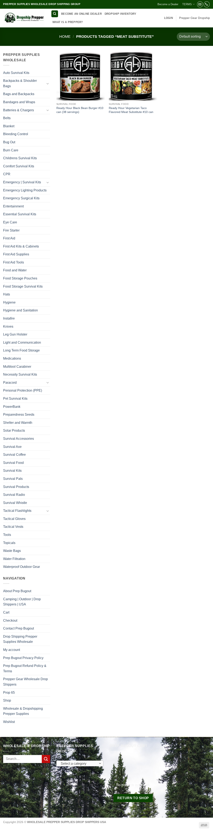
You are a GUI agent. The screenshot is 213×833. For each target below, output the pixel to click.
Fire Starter (11, 230)
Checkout (10, 620)
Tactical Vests (13, 526)
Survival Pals (13, 478)
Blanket (8, 126)
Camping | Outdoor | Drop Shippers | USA (22, 601)
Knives (8, 326)
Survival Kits (12, 470)
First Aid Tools (13, 262)
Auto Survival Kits (16, 73)
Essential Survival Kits (19, 214)
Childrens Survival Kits (20, 158)
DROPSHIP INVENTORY (120, 13)
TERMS (187, 4)
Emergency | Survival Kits (22, 182)
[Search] (54, 13)
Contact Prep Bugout (18, 628)
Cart (6, 612)
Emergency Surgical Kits (21, 198)
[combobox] (79, 763)
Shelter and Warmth (17, 422)
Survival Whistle (15, 503)
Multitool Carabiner (17, 366)
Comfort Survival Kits (18, 166)
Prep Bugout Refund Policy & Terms (24, 668)
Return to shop (133, 798)
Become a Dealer (167, 4)
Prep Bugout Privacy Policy (23, 658)
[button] (168, 18)
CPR (6, 174)
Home (65, 36)
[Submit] (46, 759)
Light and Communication (22, 342)
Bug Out (9, 142)
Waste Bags (12, 550)
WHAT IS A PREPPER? (67, 22)
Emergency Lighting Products (25, 190)
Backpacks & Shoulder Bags (20, 83)
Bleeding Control (15, 134)
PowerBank (11, 406)
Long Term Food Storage (21, 350)
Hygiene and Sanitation (20, 310)
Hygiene (9, 302)
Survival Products (16, 487)
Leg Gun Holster (15, 334)
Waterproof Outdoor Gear (21, 566)
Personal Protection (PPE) (22, 390)
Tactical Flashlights (17, 510)
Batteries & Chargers (18, 110)
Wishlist (9, 722)
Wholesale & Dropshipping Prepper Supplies (23, 711)
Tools (7, 535)
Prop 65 (9, 692)
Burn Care (10, 150)
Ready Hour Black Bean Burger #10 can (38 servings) (79, 110)
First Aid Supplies (16, 254)
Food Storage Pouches (20, 278)
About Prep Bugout (17, 591)
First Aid (9, 238)
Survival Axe (12, 446)
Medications (12, 358)
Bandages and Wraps (19, 102)
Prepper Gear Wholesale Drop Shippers (25, 681)
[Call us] (207, 4)
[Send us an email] (200, 4)
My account (11, 650)
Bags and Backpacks (18, 94)
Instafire (9, 318)
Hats (6, 294)
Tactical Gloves (14, 519)
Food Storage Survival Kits (23, 286)
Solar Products (14, 430)
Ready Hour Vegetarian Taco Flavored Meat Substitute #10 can (131, 110)
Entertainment (13, 206)
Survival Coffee (14, 454)
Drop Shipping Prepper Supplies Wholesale (20, 639)
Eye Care (10, 222)
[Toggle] (47, 83)
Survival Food (13, 462)
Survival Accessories (18, 438)
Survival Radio (14, 494)
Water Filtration (14, 559)
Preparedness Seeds (18, 414)
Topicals (9, 543)
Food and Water (15, 270)
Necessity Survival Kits (20, 374)
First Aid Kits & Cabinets (21, 246)
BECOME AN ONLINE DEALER (81, 13)
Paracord (10, 382)
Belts (7, 118)
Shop (7, 700)
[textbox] (79, 764)
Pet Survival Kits (15, 398)
